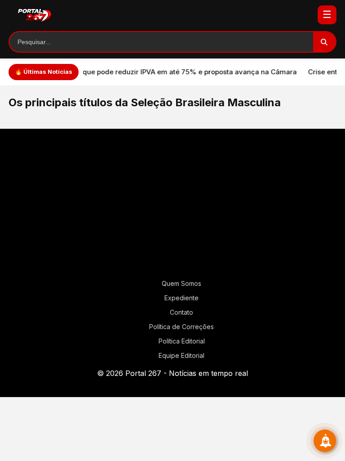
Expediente (181, 298)
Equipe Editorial (181, 355)
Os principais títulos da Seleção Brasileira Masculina (145, 102)
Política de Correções (181, 326)
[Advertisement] (172, 208)
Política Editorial (182, 341)
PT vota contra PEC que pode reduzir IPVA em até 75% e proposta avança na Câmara (146, 72)
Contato (181, 312)
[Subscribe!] (325, 440)
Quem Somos (181, 283)
